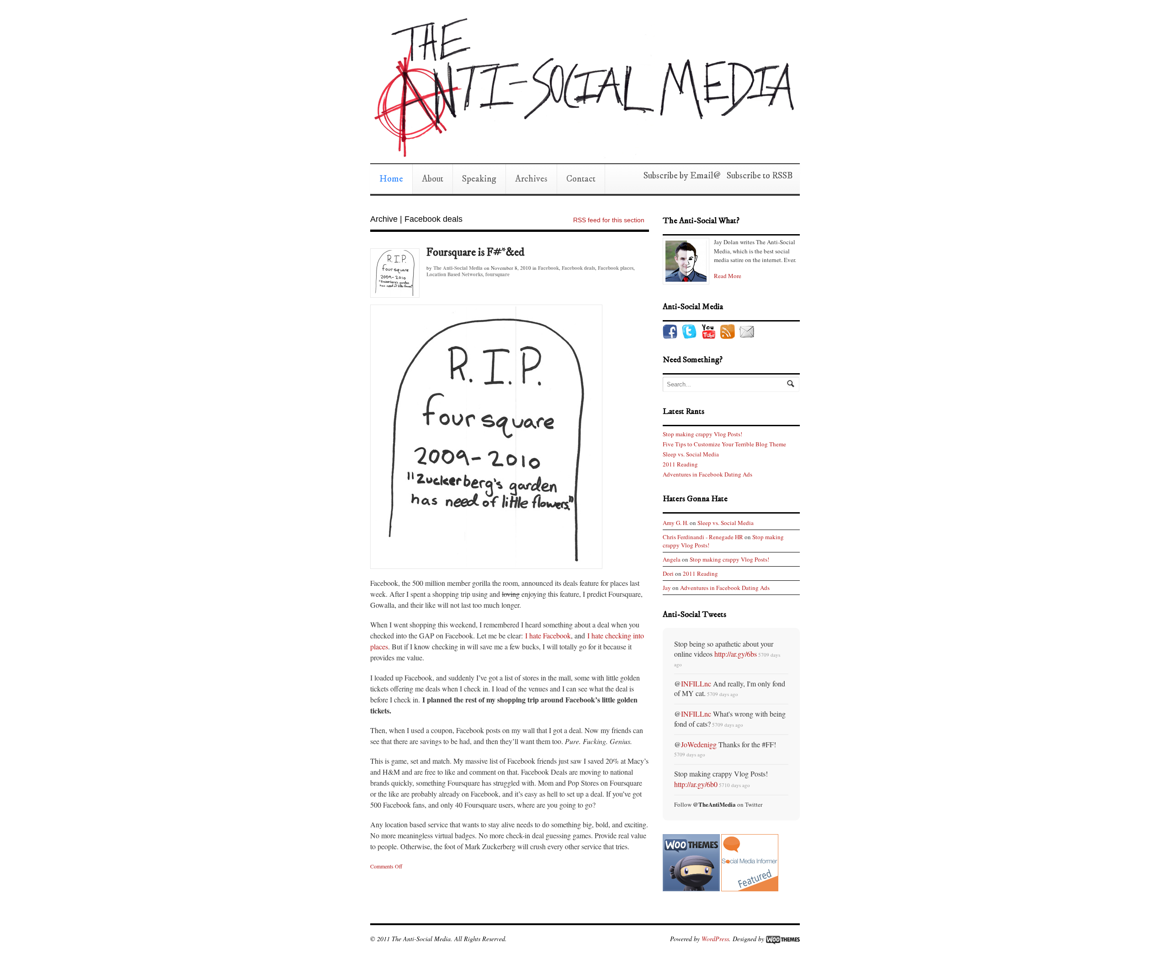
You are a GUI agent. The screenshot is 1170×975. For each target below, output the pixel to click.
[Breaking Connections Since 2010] (582, 154)
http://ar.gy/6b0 (696, 784)
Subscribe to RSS (757, 176)
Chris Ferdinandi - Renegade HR (703, 537)
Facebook (548, 268)
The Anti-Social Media (458, 268)
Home (391, 179)
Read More (727, 276)
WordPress (715, 938)
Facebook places (615, 268)
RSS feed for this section (608, 220)
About (432, 179)
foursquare (497, 274)
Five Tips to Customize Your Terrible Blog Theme (724, 444)
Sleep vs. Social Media (691, 454)
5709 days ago (722, 694)
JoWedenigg (699, 744)
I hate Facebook (548, 635)
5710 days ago (734, 785)
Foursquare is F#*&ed (475, 252)
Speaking (479, 179)
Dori (668, 573)
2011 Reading (680, 464)
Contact (581, 179)
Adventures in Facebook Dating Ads (707, 474)
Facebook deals (578, 268)
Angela (672, 559)
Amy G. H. (675, 523)
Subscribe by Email (678, 176)
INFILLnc (696, 683)
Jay (667, 588)
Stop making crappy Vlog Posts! (702, 434)
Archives (531, 179)
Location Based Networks (454, 274)
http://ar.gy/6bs (735, 654)
